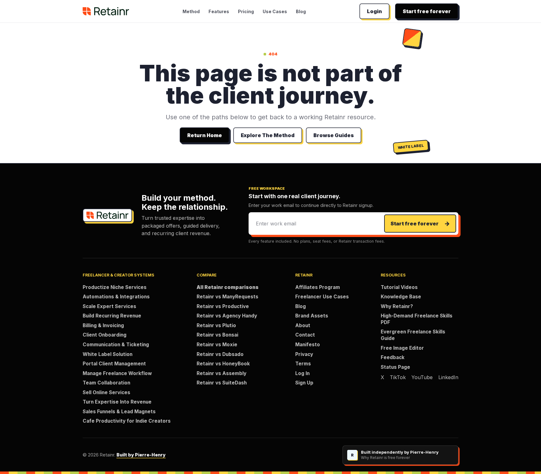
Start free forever (427, 11)
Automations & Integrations (116, 297)
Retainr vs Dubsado (220, 354)
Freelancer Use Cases (322, 297)
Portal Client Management (114, 364)
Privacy (304, 354)
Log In (302, 373)
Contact (305, 335)
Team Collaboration (106, 383)
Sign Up (304, 383)
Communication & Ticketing (116, 345)
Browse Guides (333, 135)
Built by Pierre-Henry (141, 454)
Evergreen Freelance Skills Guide (413, 335)
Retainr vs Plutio (216, 325)
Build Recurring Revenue (112, 316)
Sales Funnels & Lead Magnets (119, 412)
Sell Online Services (106, 392)
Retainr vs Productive (223, 306)
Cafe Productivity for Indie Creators (127, 421)
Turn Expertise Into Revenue (117, 402)
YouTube (422, 377)
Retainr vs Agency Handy (227, 316)
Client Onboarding (104, 335)
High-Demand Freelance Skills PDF (416, 319)
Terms (303, 364)
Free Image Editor (402, 348)
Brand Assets (311, 316)
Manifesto (307, 345)
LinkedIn (448, 377)
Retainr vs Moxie (217, 345)
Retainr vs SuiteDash (222, 383)
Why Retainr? (397, 306)
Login (374, 11)
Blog (301, 11)
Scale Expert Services (109, 306)
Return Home (204, 135)
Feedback (392, 357)
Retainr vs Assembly (221, 373)
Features (219, 11)
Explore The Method (268, 135)
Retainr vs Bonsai (217, 335)
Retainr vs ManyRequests (227, 297)
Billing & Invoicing (103, 325)
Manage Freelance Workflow (117, 373)
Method (191, 11)
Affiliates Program (317, 287)
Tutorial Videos (399, 287)
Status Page (395, 367)
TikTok (398, 377)
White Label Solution (107, 354)
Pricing (246, 11)
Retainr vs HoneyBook (223, 364)
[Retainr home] (106, 11)
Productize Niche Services (115, 287)
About (302, 325)
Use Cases (275, 11)
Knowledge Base (401, 297)
